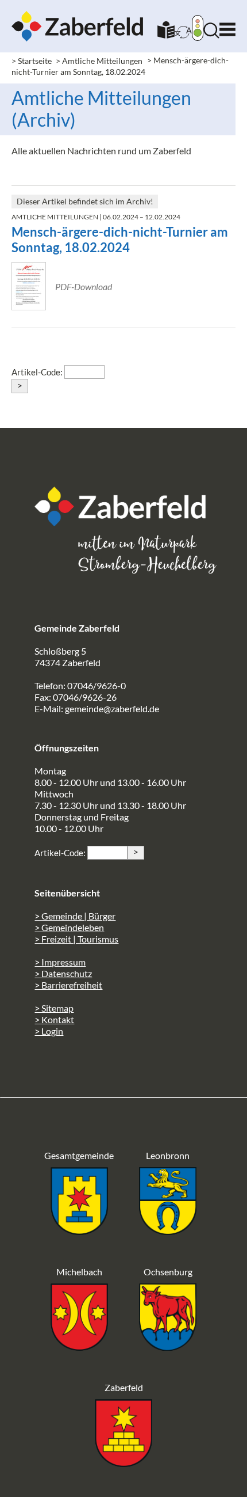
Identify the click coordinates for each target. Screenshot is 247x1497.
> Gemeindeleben (69, 927)
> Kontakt (54, 1019)
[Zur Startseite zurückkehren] (77, 16)
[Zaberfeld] (123, 1463)
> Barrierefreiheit (68, 984)
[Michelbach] (79, 1347)
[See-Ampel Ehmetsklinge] (197, 29)
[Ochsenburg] (168, 1347)
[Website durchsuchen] (211, 34)
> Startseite (31, 61)
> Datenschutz (63, 973)
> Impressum (60, 961)
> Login (48, 1030)
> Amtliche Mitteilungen (99, 61)
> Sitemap (54, 1007)
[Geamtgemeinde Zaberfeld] (79, 1231)
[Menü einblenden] (227, 26)
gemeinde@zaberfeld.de (112, 708)
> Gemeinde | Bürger (74, 915)
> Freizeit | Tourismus (76, 938)
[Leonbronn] (168, 1231)
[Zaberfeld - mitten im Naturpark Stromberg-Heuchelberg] (126, 522)
